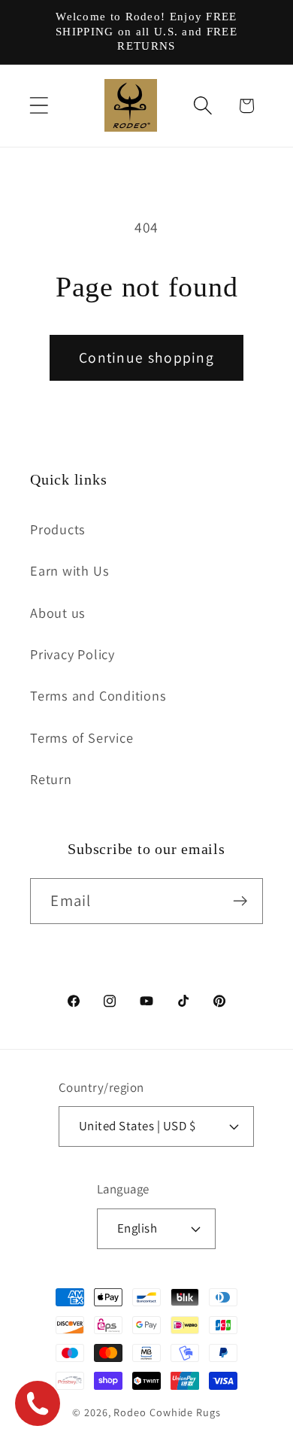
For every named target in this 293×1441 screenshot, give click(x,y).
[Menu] (38, 105)
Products (58, 529)
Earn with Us (69, 570)
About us (58, 612)
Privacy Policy (72, 654)
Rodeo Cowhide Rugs (166, 1412)
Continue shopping (146, 357)
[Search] (203, 105)
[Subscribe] (240, 901)
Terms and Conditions (98, 695)
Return (51, 779)
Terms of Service (81, 737)
